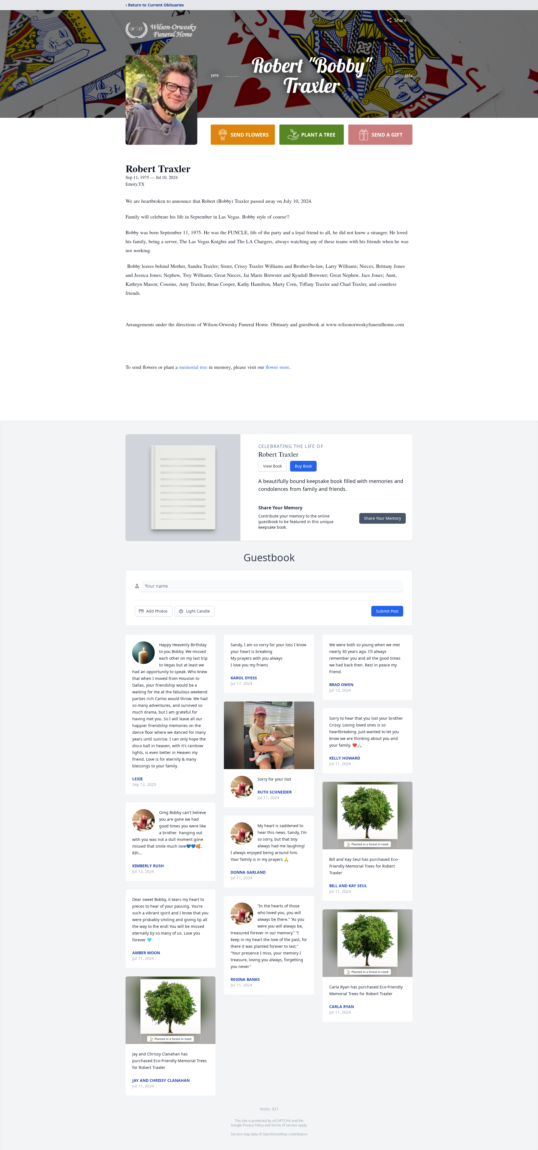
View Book (272, 466)
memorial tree (193, 367)
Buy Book (303, 466)
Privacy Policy (253, 1125)
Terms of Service (284, 1125)
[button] (170, 1010)
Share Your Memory (382, 518)
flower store (277, 367)
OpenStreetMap (275, 1134)
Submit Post (387, 611)
